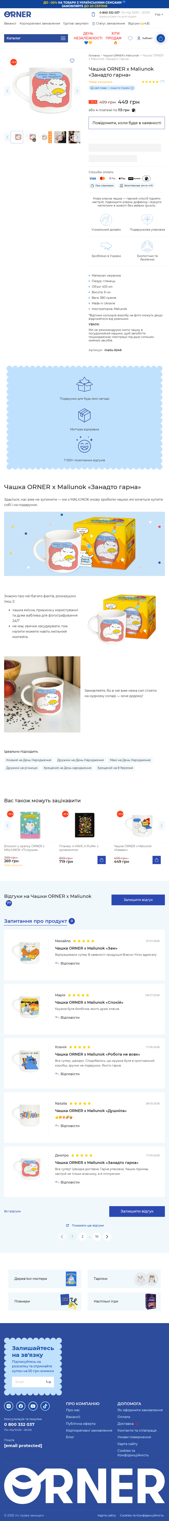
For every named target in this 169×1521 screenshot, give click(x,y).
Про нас (73, 1410)
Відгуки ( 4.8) (139, 23)
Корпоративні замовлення (40, 23)
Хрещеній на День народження (67, 768)
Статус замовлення (110, 23)
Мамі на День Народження (130, 760)
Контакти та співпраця (137, 1430)
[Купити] (101, 860)
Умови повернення (134, 1437)
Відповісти (70, 963)
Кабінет (147, 38)
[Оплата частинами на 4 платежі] (146, 178)
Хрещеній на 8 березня (115, 768)
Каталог (14, 38)
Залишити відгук (138, 900)
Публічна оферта (80, 1424)
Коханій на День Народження (28, 760)
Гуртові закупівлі (76, 23)
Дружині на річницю (22, 768)
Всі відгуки (12, 1211)
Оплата (123, 1417)
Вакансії (10, 23)
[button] (7, 91)
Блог (70, 1437)
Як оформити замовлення (140, 1410)
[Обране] (130, 38)
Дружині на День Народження (80, 760)
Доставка (125, 1424)
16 (97, 1236)
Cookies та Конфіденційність (133, 1453)
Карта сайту (127, 1444)
